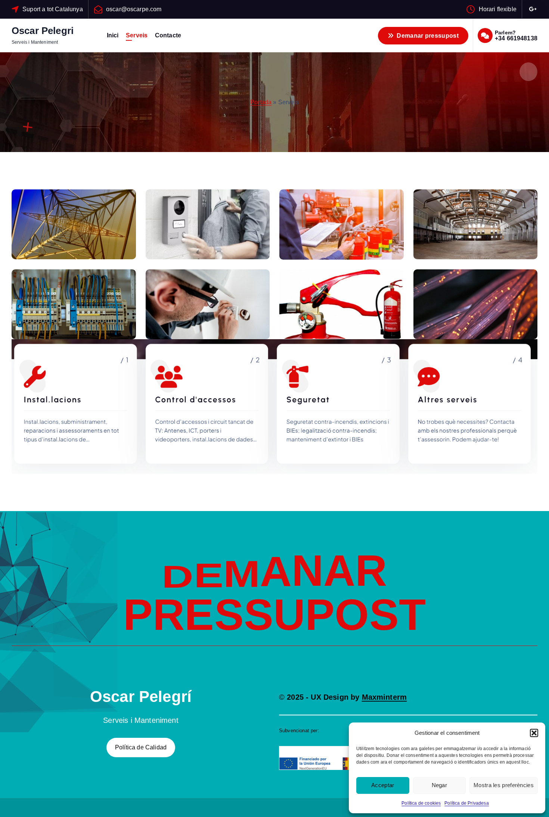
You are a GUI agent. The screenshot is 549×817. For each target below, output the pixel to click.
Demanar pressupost (427, 36)
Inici (113, 35)
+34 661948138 (516, 38)
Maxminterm (384, 697)
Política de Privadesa (466, 803)
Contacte (168, 35)
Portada (261, 102)
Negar (439, 785)
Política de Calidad (141, 747)
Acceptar (382, 785)
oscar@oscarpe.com (134, 9)
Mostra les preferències (504, 785)
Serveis (137, 35)
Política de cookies (421, 803)
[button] (534, 733)
